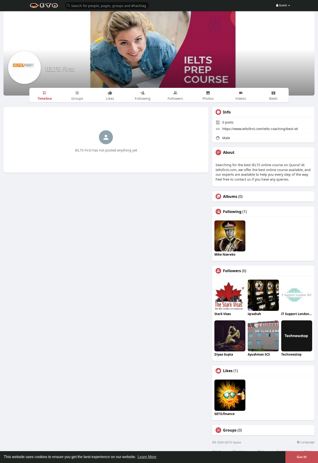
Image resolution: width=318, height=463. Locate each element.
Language (307, 442)
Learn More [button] (147, 457)
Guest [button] (283, 5)
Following (232, 211)
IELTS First (59, 69)
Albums (230, 196)
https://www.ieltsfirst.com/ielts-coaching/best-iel (260, 129)
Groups (230, 430)
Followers (232, 271)
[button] (107, 5)
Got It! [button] (302, 457)
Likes (228, 371)
